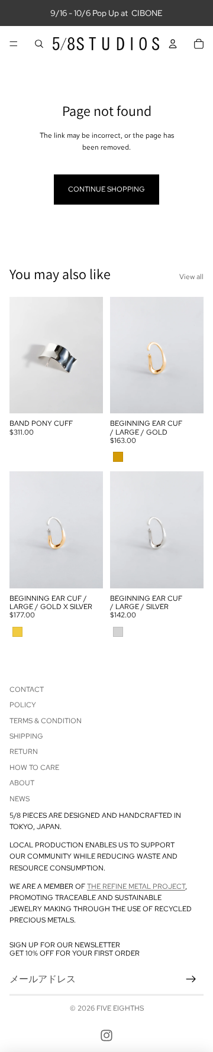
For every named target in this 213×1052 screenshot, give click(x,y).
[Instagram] (106, 1035)
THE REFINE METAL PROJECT (136, 886)
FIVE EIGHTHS (120, 1008)
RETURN (23, 752)
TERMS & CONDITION (45, 721)
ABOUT (21, 783)
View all (191, 276)
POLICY (22, 705)
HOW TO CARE (34, 767)
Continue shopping (106, 189)
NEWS (19, 799)
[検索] (39, 44)
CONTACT (26, 689)
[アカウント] (173, 44)
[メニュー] (13, 43)
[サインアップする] (191, 979)
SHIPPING (26, 736)
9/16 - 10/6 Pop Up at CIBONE (106, 13)
